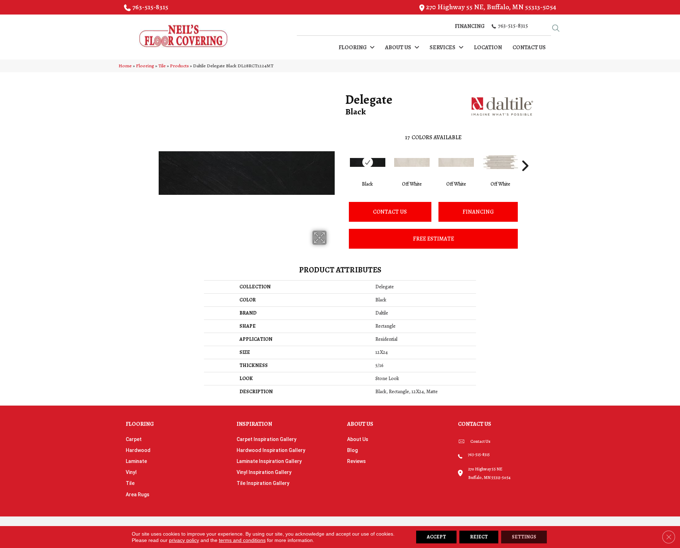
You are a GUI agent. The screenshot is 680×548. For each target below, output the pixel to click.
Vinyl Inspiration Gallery (264, 472)
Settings (524, 536)
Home (125, 65)
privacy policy (184, 540)
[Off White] (411, 162)
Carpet (134, 439)
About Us (357, 439)
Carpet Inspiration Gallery (266, 439)
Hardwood (138, 450)
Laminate (136, 461)
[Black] (367, 162)
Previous (341, 155)
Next (525, 155)
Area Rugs (137, 494)
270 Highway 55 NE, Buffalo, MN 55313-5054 (491, 7)
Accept (436, 536)
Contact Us (390, 212)
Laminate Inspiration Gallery (269, 461)
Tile (162, 65)
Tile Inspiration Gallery (263, 483)
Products (179, 65)
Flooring (145, 65)
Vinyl (131, 472)
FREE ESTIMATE (433, 239)
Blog (352, 450)
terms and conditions (242, 540)
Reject (479, 536)
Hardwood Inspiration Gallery (271, 450)
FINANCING (478, 212)
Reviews (356, 461)
